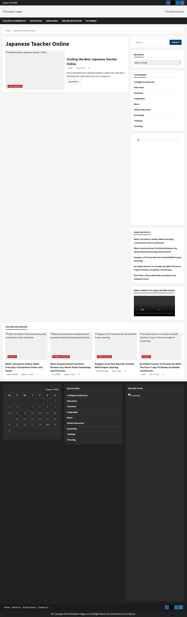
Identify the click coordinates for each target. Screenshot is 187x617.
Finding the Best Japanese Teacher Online (35, 70)
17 (9, 419)
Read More (75, 82)
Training (138, 120)
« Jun (7, 435)
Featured (138, 93)
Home (7, 607)
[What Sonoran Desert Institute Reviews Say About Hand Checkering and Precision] (71, 346)
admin (70, 68)
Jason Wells (56, 374)
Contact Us (43, 607)
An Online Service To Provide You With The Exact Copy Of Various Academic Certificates (160, 367)
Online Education (72, 20)
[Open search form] (183, 20)
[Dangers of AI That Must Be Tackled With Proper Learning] (116, 346)
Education (36, 20)
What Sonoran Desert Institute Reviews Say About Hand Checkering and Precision (70, 367)
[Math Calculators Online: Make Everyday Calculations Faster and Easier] (26, 346)
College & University (14, 20)
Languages (52, 20)
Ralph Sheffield (12, 374)
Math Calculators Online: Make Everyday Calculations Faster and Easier (23, 367)
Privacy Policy (29, 607)
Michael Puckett (102, 371)
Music (136, 104)
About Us (16, 607)
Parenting (139, 115)
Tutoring (91, 20)
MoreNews (116, 613)
